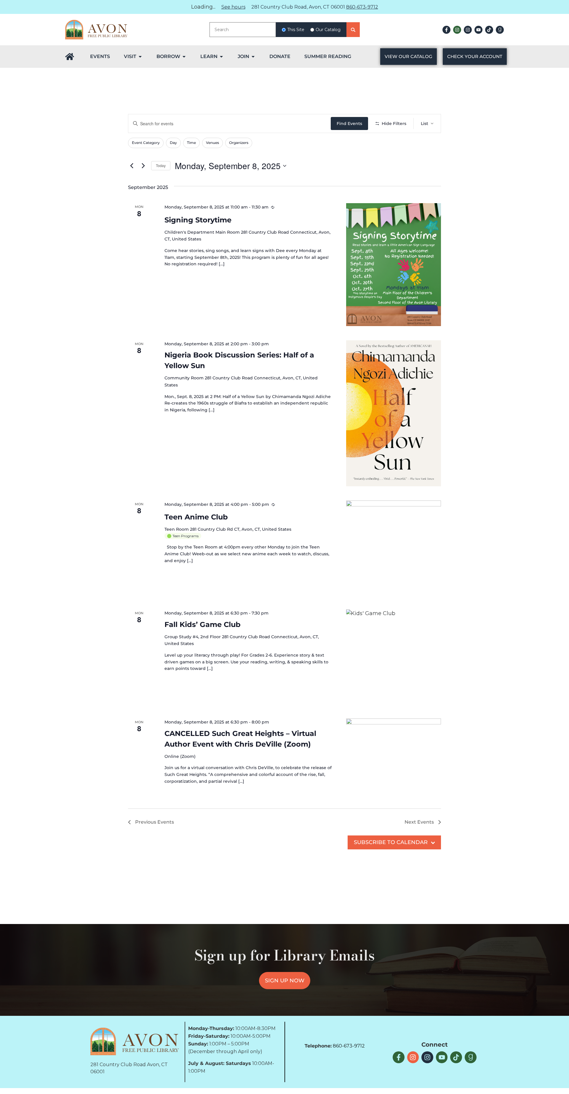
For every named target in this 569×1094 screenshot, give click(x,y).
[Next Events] (143, 165)
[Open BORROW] (184, 56)
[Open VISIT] (140, 56)
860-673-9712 (362, 7)
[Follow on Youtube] (478, 30)
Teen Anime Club (196, 517)
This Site (295, 30)
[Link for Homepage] (69, 56)
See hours (233, 7)
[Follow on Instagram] (457, 30)
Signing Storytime (197, 220)
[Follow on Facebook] (446, 30)
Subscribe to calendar (391, 842)
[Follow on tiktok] (489, 30)
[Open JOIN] (253, 56)
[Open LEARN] (221, 56)
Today (161, 165)
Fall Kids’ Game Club (202, 624)
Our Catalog (328, 30)
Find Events (349, 123)
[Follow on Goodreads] (500, 30)
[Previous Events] (131, 165)
